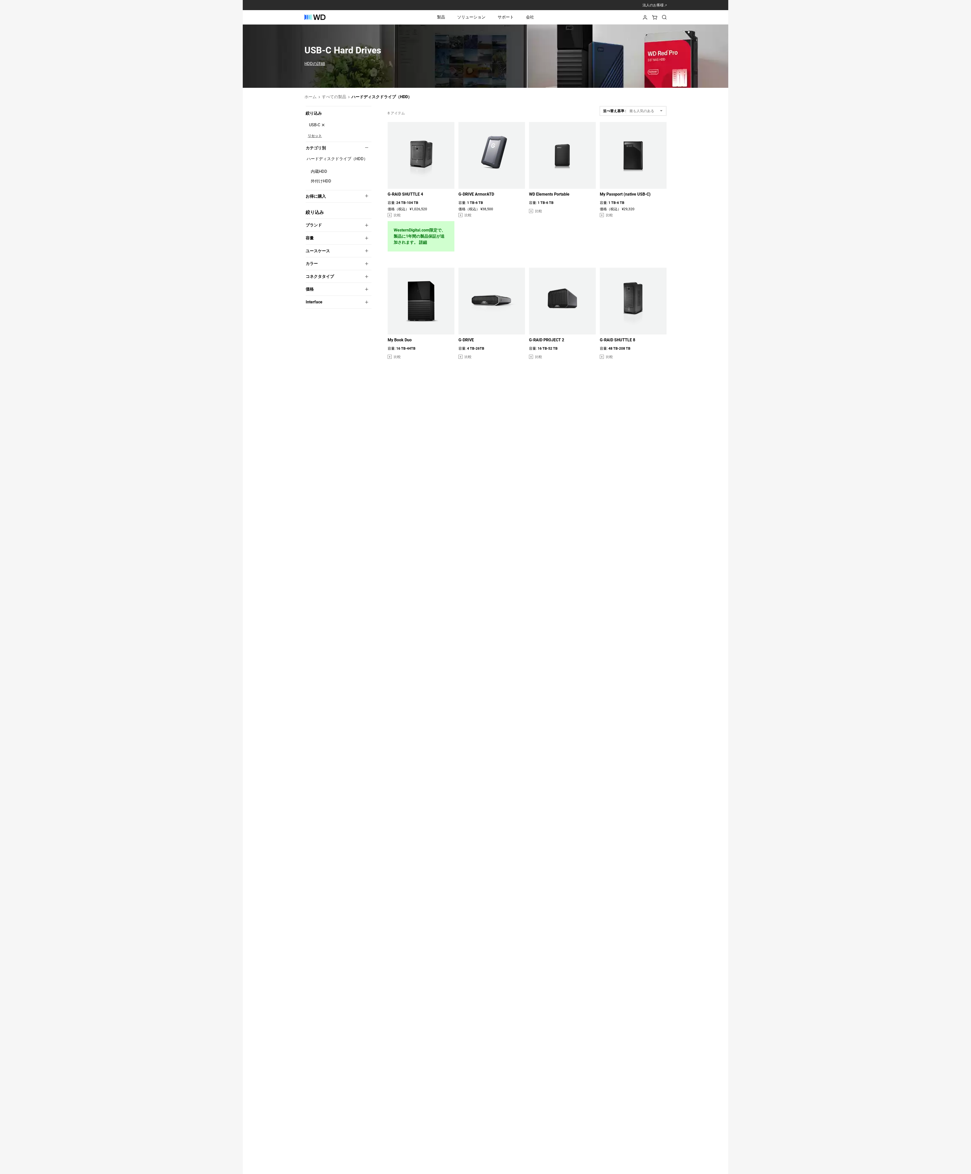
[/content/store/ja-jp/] (314, 17)
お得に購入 (316, 196)
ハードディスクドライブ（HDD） (337, 158)
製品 (441, 17)
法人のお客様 (654, 5)
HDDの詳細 (314, 64)
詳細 (423, 242)
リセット (315, 136)
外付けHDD (321, 181)
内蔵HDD (319, 171)
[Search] (664, 17)
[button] (645, 19)
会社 (530, 17)
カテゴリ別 (316, 148)
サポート (506, 17)
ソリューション (471, 17)
